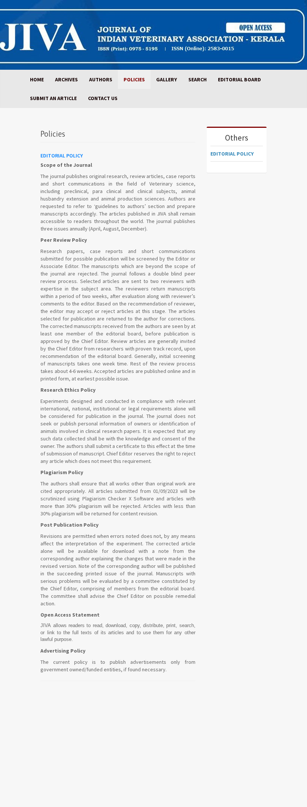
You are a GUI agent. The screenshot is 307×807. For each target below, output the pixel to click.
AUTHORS (100, 79)
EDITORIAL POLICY (232, 153)
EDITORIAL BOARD (239, 79)
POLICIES (134, 79)
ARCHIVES (66, 79)
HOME (37, 79)
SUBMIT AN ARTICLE (53, 98)
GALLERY (166, 79)
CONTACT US (103, 98)
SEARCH (197, 79)
